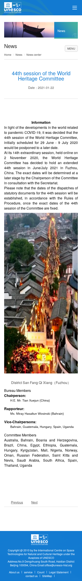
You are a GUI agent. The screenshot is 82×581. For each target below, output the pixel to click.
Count (40, 572)
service (28, 572)
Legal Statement (58, 572)
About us (14, 572)
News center (33, 54)
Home (7, 54)
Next (34, 502)
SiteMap (47, 576)
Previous (17, 502)
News (19, 54)
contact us (32, 576)
